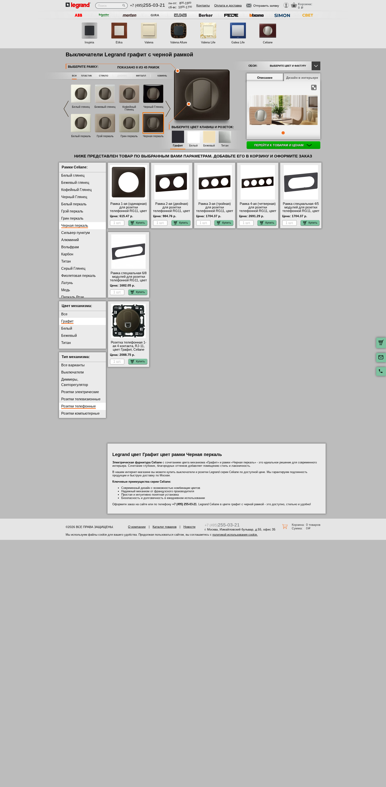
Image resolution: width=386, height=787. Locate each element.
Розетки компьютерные (80, 413)
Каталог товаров (164, 526)
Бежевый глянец (104, 107)
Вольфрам (70, 247)
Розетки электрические (80, 392)
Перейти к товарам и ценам (279, 145)
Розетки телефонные (78, 406)
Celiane (268, 42)
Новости (189, 526)
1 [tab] (283, 133)
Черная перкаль (153, 136)
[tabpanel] (283, 110)
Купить (140, 222)
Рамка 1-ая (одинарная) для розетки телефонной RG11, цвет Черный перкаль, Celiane (128, 211)
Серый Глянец (73, 268)
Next (168, 109)
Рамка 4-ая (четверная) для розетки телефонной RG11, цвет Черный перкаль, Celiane (257, 211)
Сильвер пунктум (75, 233)
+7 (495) (147, 5)
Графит (178, 145)
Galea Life (238, 42)
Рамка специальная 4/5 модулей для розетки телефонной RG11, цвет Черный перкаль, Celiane (300, 211)
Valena (149, 42)
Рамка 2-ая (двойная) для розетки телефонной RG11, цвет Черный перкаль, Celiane (171, 211)
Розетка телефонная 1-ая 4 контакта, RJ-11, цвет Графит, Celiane (128, 346)
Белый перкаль (81, 136)
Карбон (67, 254)
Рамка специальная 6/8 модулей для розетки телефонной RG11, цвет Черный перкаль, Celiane (128, 280)
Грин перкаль (129, 136)
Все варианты (73, 365)
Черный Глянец (153, 107)
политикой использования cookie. (235, 534)
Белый (193, 145)
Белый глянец (81, 107)
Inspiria (89, 42)
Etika (119, 42)
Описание (265, 77)
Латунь (67, 283)
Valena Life (208, 42)
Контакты (203, 5)
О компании (137, 526)
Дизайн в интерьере (302, 77)
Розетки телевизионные (81, 399)
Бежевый (209, 145)
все (74, 75)
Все (64, 314)
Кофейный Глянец (129, 108)
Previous (66, 109)
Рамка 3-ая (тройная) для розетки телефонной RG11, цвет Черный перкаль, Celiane (214, 211)
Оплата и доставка (228, 5)
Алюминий (70, 240)
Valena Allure (178, 42)
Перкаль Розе (72, 297)
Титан (225, 145)
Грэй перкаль (105, 136)
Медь (65, 290)
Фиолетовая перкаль (78, 276)
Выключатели (72, 372)
